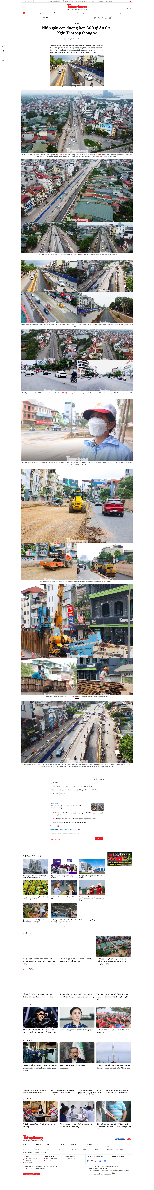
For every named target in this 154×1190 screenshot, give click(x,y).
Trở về (3, 64)
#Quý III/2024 (83, 790)
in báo (102, 18)
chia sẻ (95, 18)
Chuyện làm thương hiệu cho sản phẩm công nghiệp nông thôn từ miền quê (91, 898)
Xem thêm (130, 13)
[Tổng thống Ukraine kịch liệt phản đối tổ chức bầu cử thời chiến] (35, 1081)
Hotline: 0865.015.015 (54, 1)
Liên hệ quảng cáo (50, 1156)
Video (124, 13)
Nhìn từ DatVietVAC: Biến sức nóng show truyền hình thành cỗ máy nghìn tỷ (40, 1032)
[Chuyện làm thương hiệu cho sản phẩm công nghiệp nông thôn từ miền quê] (92, 887)
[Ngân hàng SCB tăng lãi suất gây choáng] (64, 866)
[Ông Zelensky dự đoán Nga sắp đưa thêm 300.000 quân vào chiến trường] (63, 1081)
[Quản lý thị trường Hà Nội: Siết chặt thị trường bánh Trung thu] (35, 910)
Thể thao (78, 13)
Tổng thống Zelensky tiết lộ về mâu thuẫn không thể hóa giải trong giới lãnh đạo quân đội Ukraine (90, 1092)
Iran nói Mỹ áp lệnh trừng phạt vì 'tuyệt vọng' (74, 1066)
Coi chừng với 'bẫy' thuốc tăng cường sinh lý (39, 1125)
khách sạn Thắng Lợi (62, 154)
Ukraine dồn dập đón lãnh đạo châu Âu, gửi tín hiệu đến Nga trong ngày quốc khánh (40, 1067)
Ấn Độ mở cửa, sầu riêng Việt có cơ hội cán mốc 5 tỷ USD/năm (35, 898)
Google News (110, 18)
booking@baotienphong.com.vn (54, 1160)
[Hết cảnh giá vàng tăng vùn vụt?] (92, 910)
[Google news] (105, 1160)
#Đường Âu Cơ (55, 786)
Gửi (99, 838)
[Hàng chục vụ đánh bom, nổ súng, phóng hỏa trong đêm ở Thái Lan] (118, 1081)
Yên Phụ (51, 393)
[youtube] (130, 1)
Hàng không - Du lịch (112, 1149)
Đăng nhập (53, 829)
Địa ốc (47, 13)
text (99, 18)
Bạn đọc (97, 1149)
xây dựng (100, 154)
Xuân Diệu (65, 393)
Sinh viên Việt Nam (81, 1)
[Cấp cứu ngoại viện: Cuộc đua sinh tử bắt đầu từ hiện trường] (77, 1111)
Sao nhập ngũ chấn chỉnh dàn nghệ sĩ (76, 1029)
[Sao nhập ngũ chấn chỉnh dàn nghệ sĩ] (77, 1017)
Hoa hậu (119, 13)
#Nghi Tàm (94, 790)
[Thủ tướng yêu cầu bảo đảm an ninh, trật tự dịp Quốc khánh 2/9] (77, 946)
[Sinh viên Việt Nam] (120, 1139)
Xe (90, 13)
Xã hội (29, 13)
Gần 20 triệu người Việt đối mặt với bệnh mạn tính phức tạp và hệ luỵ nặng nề (113, 1126)
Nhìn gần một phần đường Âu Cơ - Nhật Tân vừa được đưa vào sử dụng (70, 807)
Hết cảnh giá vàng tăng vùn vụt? (89, 920)
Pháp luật (71, 13)
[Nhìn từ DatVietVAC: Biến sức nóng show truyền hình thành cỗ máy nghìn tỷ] (40, 1017)
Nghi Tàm (74, 696)
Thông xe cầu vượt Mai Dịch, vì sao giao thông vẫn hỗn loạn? (75, 819)
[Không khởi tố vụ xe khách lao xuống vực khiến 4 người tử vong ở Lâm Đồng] (77, 981)
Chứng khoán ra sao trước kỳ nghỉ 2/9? (62, 898)
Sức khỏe (53, 13)
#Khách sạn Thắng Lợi (57, 790)
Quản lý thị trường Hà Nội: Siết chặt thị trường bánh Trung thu (35, 921)
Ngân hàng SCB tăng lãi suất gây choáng (62, 876)
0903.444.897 (71, 1158)
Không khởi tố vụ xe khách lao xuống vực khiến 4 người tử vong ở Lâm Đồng (77, 995)
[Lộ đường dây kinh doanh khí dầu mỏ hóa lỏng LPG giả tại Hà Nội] (64, 910)
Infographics (87, 1144)
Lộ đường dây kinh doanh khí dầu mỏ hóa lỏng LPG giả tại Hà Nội (63, 921)
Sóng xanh (40, 13)
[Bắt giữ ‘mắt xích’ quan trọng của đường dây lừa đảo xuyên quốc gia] (40, 981)
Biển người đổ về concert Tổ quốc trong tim (112, 1030)
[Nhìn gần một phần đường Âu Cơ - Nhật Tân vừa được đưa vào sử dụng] (97, 807)
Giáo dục (106, 13)
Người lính (85, 13)
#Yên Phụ (63, 793)
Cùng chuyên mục (32, 856)
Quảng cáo (109, 1)
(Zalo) (55, 1158)
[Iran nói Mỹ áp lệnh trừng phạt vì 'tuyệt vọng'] (77, 1052)
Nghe (3, 46)
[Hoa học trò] (129, 1139)
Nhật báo (38, 1144)
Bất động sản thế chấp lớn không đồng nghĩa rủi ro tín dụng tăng (35, 876)
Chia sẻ (3, 51)
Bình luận (3, 60)
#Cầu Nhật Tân (72, 790)
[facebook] (127, 1)
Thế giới (59, 13)
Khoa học (112, 13)
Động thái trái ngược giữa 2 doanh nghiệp (90, 876)
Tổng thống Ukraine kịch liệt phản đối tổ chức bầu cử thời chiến (34, 1091)
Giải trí (100, 13)
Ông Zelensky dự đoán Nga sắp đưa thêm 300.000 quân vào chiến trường (63, 1092)
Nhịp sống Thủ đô (27, 1152)
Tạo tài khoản (63, 829)
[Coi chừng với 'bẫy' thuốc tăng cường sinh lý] (40, 1111)
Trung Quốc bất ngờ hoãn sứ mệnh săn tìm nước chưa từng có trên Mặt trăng (113, 1066)
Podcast (61, 1144)
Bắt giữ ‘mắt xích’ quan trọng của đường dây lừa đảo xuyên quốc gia (38, 995)
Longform (74, 1144)
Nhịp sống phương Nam (41, 1152)
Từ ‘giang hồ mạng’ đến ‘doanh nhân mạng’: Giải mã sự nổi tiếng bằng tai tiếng (39, 961)
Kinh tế (34, 13)
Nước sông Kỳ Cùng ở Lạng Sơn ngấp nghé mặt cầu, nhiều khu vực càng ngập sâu (111, 961)
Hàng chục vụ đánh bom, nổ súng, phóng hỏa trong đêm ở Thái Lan (117, 1091)
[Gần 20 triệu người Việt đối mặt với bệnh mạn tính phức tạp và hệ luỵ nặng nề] (113, 1111)
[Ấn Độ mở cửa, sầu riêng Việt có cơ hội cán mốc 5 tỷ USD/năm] (35, 887)
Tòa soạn (101, 1)
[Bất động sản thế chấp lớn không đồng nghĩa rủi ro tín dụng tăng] (35, 866)
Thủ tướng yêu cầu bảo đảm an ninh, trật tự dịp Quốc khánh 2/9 (76, 959)
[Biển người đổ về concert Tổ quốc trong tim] (113, 1017)
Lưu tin (3, 55)
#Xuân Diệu (54, 793)
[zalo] (101, 1160)
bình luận (106, 18)
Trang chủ (24, 13)
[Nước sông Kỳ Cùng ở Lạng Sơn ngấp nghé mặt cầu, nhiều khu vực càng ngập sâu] (113, 946)
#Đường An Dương (69, 786)
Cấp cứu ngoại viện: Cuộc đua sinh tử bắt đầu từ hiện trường (76, 1125)
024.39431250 (28, 1162)
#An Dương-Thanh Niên (85, 786)
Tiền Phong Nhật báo (68, 1)
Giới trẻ (65, 13)
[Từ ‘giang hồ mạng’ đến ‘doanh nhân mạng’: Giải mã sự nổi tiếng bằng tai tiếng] (40, 946)
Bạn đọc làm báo (32, 1174)
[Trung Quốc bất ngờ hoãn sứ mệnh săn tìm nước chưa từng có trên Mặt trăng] (113, 1052)
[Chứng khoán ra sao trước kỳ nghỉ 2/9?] (64, 887)
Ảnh (48, 1144)
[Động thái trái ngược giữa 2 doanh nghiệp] (92, 866)
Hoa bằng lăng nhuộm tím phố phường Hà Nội (70, 822)
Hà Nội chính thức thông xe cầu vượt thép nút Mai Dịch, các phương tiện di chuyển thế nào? (78, 814)
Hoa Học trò (92, 1)
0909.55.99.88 (50, 1158)
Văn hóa (95, 13)
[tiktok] (96, 1161)
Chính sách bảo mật (117, 1156)
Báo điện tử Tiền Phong (77, 7)
